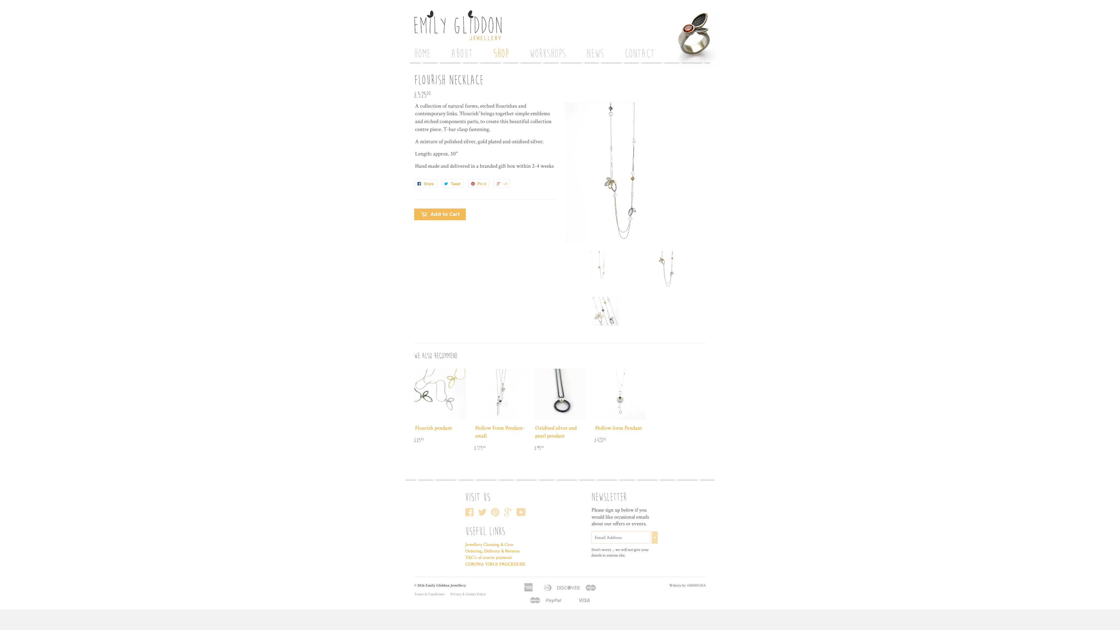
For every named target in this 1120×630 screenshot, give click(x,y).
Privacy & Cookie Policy (468, 594)
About (462, 54)
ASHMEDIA (696, 585)
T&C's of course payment (488, 557)
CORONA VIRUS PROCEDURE (495, 564)
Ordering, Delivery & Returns (492, 551)
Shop (501, 54)
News (595, 54)
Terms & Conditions (429, 594)
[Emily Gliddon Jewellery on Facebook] (469, 514)
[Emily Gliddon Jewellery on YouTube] (521, 514)
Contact (639, 54)
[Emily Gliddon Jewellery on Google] (508, 514)
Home (422, 54)
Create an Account (634, 11)
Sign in (632, 2)
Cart (644, 28)
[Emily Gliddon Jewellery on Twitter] (482, 514)
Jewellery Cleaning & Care (489, 545)
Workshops (547, 54)
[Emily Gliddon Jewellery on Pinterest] (495, 514)
